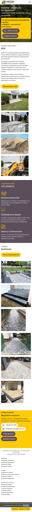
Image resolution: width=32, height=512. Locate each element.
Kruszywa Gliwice (6, 490)
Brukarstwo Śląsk (6, 464)
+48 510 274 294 (12, 31)
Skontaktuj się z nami (10, 86)
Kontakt (3, 470)
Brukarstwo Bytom (6, 466)
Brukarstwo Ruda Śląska (8, 486)
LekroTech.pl (21, 454)
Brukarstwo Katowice (7, 460)
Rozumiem (26, 505)
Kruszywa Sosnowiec (7, 492)
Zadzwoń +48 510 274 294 (21, 509)
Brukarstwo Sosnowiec (7, 462)
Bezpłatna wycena (9, 439)
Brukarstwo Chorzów (7, 482)
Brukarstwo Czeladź (7, 472)
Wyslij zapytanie (8, 434)
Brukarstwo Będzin (6, 484)
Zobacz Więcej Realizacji (11, 255)
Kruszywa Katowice (6, 488)
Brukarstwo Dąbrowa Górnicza (10, 474)
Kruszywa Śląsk (5, 494)
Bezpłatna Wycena (10, 36)
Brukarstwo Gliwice (6, 476)
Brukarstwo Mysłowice (7, 478)
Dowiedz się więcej (17, 505)
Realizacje (4, 458)
